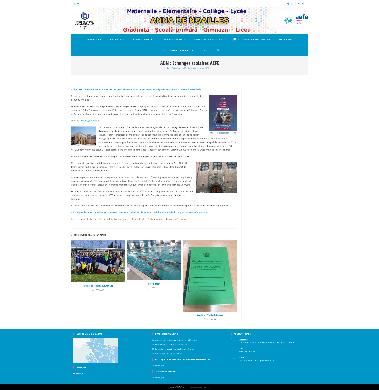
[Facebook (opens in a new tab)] (288, 3)
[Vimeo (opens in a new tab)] (303, 3)
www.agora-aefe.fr (90, 120)
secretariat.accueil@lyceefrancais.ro (257, 360)
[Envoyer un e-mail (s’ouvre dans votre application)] (306, 3)
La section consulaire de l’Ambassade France (174, 349)
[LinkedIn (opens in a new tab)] (295, 3)
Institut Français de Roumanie (168, 353)
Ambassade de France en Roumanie (171, 344)
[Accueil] (168, 68)
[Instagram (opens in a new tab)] (292, 3)
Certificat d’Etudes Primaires (210, 315)
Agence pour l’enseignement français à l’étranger (176, 340)
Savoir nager (154, 283)
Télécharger (158, 365)
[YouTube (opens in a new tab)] (299, 3)
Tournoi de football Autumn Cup (98, 285)
